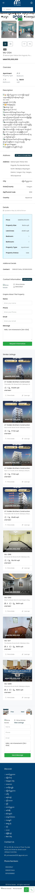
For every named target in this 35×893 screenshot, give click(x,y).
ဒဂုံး (7, 827)
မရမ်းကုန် (8, 797)
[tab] (5, 44)
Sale (5, 49)
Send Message (17, 755)
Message (6, 326)
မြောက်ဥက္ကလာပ (10, 791)
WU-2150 (7, 597)
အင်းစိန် (8, 810)
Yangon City (10, 781)
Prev (12, 712)
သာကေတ (9, 784)
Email (5, 317)
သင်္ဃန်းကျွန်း (9, 787)
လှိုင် (7, 804)
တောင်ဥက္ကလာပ (10, 774)
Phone (5, 308)
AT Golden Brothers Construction (17, 382)
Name (5, 299)
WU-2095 (8, 684)
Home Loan (27, 360)
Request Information (17, 344)
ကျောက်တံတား (10, 817)
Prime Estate (10, 395)
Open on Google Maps (24, 155)
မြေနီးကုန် (8, 833)
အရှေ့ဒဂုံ (8, 823)
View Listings (27, 279)
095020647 (19, 287)
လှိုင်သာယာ (9, 801)
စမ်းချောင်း (9, 814)
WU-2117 (7, 641)
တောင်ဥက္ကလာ (10, 807)
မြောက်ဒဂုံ (9, 778)
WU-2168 (7, 554)
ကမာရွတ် (8, 820)
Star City (9, 837)
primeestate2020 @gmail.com (17, 855)
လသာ (8, 830)
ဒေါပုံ (7, 794)
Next (22, 712)
